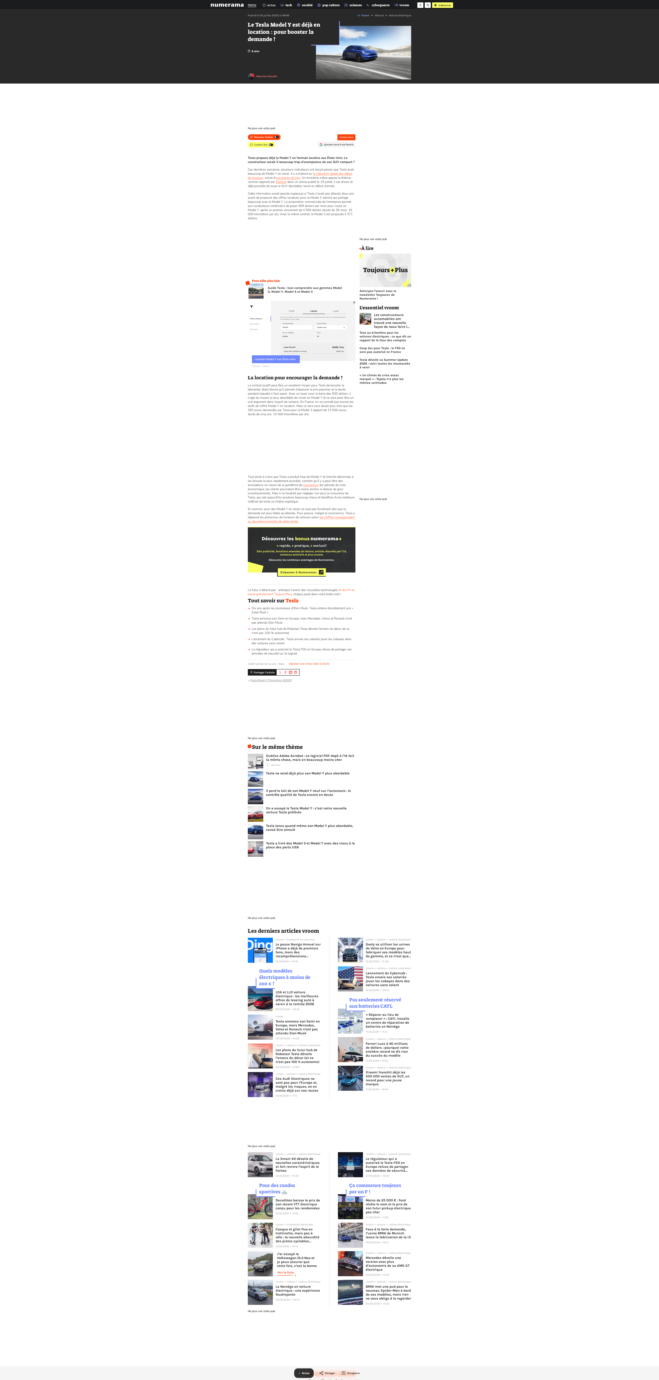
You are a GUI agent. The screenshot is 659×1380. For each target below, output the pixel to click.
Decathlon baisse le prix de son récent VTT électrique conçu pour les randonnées (298, 1204)
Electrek (281, 182)
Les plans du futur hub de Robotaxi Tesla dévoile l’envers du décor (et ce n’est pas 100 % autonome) (297, 1056)
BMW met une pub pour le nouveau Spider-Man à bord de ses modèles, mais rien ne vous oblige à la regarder (388, 1292)
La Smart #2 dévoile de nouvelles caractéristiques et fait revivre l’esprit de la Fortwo (298, 1165)
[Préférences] (428, 5)
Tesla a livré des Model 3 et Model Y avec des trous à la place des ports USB (310, 845)
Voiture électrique (400, 15)
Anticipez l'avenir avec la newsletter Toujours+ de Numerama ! (378, 294)
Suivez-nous (346, 137)
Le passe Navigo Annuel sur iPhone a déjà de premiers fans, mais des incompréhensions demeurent (298, 950)
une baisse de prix (288, 178)
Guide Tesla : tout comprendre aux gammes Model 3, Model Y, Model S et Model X (305, 290)
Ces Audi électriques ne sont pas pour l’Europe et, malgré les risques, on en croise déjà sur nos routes (297, 1084)
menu (252, 5)
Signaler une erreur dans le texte (309, 664)
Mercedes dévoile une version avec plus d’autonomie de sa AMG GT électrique (388, 1264)
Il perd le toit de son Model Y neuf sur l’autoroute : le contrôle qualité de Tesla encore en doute (308, 793)
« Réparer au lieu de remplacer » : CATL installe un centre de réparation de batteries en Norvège (387, 1020)
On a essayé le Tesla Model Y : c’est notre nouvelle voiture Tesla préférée (306, 810)
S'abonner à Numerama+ (298, 572)
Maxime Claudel (266, 76)
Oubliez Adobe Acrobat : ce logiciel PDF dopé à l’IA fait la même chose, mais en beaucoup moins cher (310, 758)
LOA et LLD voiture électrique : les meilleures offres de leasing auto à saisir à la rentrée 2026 (297, 998)
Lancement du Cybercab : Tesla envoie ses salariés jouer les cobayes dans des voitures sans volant (388, 979)
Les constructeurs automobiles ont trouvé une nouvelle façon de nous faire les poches (392, 321)
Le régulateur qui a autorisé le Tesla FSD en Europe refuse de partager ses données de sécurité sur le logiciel (387, 1165)
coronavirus (311, 485)
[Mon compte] (420, 5)
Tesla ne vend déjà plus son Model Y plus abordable (308, 773)
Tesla (292, 600)
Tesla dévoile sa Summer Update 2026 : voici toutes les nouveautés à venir (385, 363)
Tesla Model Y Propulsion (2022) (271, 680)
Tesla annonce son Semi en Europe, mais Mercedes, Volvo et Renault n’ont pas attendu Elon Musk (298, 1027)
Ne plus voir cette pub (261, 128)
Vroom (365, 15)
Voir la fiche (285, 1272)
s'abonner (444, 5)
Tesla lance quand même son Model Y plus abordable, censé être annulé (309, 828)
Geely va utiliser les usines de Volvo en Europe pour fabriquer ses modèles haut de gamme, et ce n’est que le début (388, 950)
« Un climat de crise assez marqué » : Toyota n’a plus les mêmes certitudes (382, 379)
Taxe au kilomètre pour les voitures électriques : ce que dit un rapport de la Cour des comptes (385, 336)
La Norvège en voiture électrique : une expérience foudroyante (298, 1290)
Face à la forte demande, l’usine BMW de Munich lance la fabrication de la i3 (388, 1233)
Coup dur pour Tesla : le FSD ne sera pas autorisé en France (382, 350)
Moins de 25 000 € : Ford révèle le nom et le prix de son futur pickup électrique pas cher (388, 1206)
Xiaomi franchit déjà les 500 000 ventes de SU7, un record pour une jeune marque (387, 1078)
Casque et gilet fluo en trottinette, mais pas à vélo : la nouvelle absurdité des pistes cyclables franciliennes (297, 1235)
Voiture (379, 15)
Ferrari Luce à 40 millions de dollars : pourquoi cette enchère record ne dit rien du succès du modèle (387, 1049)
